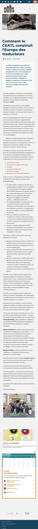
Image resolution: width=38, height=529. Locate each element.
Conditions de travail (13, 162)
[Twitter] (5, 2)
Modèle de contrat (11, 488)
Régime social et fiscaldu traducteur (13, 481)
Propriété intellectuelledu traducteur (13, 485)
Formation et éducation (14, 169)
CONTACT (4, 526)
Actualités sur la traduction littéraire (18, 173)
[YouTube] (14, 2)
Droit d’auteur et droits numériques (17, 165)
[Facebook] (2, 2)
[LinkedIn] (8, 2)
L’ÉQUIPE (4, 528)
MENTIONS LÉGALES (7, 521)
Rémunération (10, 492)
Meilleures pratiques (13, 171)
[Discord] (17, 2)
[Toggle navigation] (30, 9)
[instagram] (11, 2)
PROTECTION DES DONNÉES (8, 524)
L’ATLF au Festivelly (11, 443)
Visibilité (9, 167)
